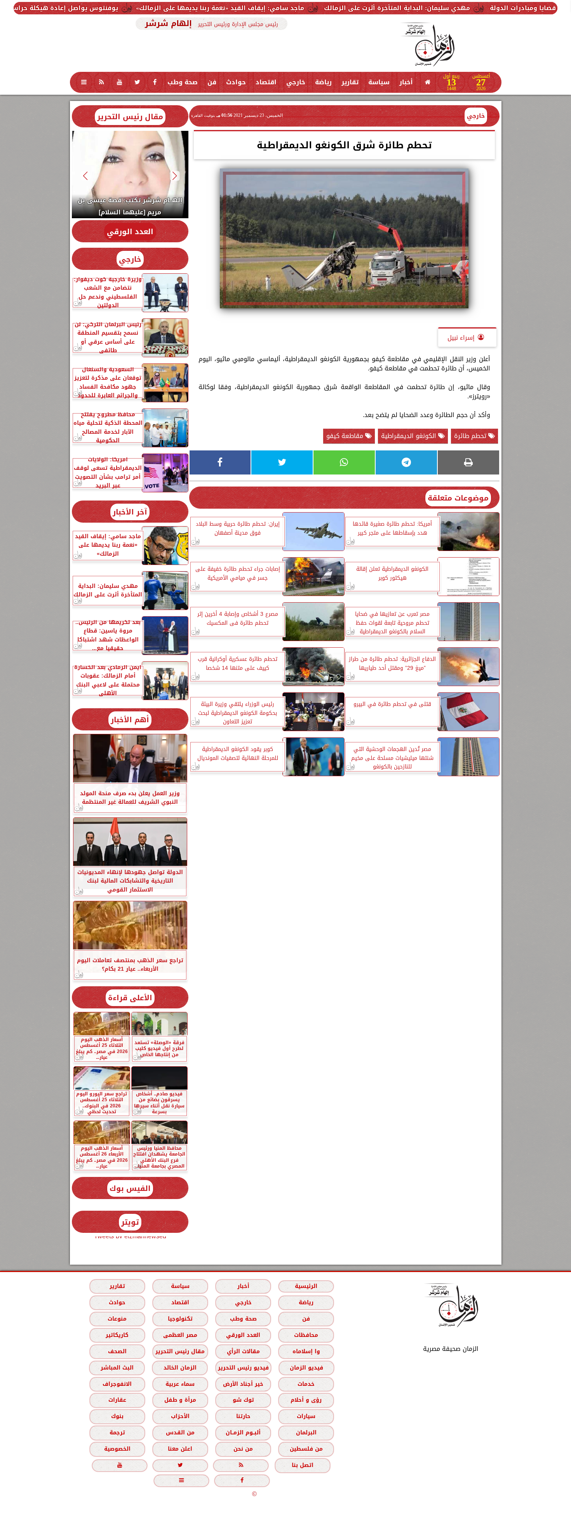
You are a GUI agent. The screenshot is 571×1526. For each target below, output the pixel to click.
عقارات (117, 1400)
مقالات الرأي (242, 1351)
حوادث (236, 82)
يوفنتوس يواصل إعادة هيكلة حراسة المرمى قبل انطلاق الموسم (109, 8)
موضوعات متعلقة (458, 498)
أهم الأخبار (130, 720)
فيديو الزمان (306, 1368)
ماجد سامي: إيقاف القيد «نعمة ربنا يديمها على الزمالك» (309, 8)
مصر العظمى (180, 1335)
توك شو (243, 1400)
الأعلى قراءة (130, 998)
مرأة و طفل (180, 1400)
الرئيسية (306, 1286)
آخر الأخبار (130, 512)
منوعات (117, 1319)
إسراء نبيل (461, 338)
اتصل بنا (302, 1465)
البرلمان (306, 1432)
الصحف (117, 1351)
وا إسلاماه (306, 1351)
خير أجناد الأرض (243, 1384)
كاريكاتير (117, 1335)
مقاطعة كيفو (345, 436)
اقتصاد (266, 82)
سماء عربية (180, 1384)
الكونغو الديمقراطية (409, 436)
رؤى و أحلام (306, 1400)
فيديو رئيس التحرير (243, 1368)
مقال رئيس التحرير (130, 116)
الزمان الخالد (179, 1368)
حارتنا (243, 1416)
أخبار (406, 82)
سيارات (306, 1416)
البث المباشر (116, 1368)
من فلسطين (305, 1449)
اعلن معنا (180, 1449)
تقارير (350, 82)
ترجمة (117, 1432)
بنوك (117, 1416)
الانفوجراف (117, 1384)
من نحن (243, 1449)
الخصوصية (117, 1449)
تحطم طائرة (471, 436)
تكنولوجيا (179, 1319)
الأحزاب (180, 1416)
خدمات (306, 1384)
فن (211, 82)
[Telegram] (406, 462)
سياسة (379, 82)
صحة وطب (182, 82)
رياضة (323, 82)
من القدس (179, 1432)
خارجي (295, 82)
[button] (174, 176)
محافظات (306, 1335)
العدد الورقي (130, 231)
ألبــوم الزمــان (243, 1432)
